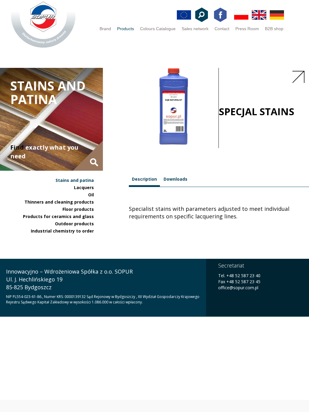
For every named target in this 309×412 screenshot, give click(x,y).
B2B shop (274, 28)
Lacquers (84, 187)
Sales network (195, 28)
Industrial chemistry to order (62, 231)
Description (144, 179)
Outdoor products (74, 224)
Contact (222, 28)
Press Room (247, 28)
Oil (91, 195)
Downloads (175, 179)
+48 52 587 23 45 (243, 281)
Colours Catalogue (158, 28)
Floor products (78, 209)
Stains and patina (75, 180)
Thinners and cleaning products (59, 202)
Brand (105, 28)
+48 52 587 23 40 (242, 275)
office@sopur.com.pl (238, 287)
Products (125, 28)
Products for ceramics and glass (58, 216)
